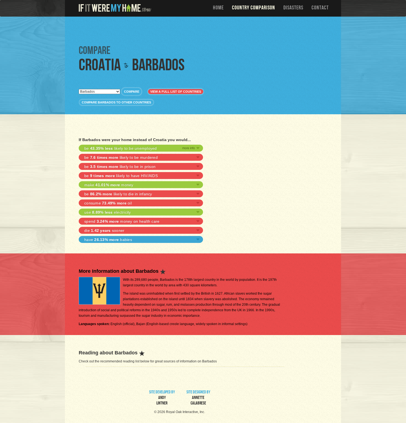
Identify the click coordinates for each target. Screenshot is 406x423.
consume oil (108, 203)
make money (108, 185)
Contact (320, 8)
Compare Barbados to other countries (116, 102)
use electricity (107, 212)
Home (218, 8)
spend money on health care (121, 221)
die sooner (104, 230)
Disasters (293, 8)
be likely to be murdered (121, 157)
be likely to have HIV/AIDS (121, 175)
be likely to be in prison (119, 166)
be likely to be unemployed (120, 148)
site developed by (162, 398)
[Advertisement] (204, 30)
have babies (108, 239)
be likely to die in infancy (118, 194)
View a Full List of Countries (175, 91)
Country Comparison (253, 8)
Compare (131, 91)
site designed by (198, 398)
